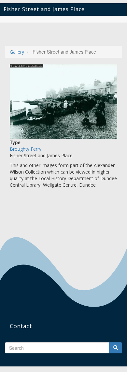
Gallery (17, 52)
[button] (63, 101)
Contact (21, 326)
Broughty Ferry (25, 149)
